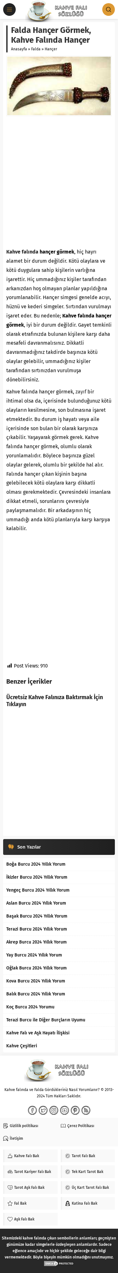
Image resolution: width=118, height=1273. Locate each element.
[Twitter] (43, 1110)
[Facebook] (32, 1110)
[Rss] (85, 1110)
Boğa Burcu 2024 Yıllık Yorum (35, 864)
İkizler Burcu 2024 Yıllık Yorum (36, 877)
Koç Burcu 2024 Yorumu (30, 1007)
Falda (36, 49)
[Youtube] (64, 1110)
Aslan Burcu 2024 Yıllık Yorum (36, 903)
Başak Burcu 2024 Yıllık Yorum (36, 916)
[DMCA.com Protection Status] (59, 1263)
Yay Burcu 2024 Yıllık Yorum (34, 955)
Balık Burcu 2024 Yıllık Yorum (35, 994)
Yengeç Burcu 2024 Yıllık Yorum (38, 890)
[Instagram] (53, 1110)
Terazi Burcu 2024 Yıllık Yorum (36, 929)
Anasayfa (19, 49)
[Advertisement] (59, 181)
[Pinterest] (75, 1110)
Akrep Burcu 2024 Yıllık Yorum (36, 942)
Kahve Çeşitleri (21, 1046)
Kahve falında (22, 252)
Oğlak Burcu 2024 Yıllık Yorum (36, 968)
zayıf (81, 392)
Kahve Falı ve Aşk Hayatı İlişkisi (38, 1033)
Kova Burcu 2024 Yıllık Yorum (35, 981)
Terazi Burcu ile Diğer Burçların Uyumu (45, 1020)
